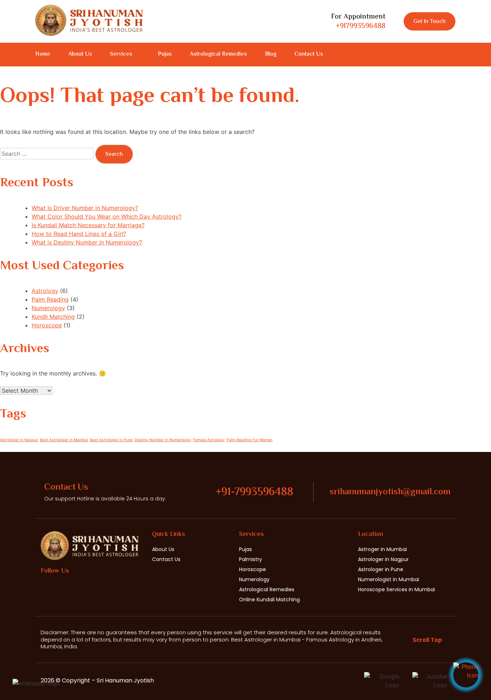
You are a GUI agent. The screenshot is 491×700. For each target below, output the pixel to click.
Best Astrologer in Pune (111, 440)
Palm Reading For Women (249, 440)
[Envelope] (452, 54)
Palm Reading (50, 299)
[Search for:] (47, 153)
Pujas (165, 54)
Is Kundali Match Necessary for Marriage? (88, 225)
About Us (80, 54)
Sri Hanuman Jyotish (125, 680)
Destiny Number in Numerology (162, 440)
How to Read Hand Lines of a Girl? (79, 233)
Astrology (45, 290)
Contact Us (308, 54)
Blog (270, 54)
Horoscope (47, 325)
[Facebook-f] (427, 54)
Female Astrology (209, 440)
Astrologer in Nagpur (19, 440)
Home (42, 54)
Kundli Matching (53, 316)
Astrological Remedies (218, 54)
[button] (125, 54)
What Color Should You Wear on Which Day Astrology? (107, 216)
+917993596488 (360, 26)
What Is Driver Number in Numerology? (85, 207)
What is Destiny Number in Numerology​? (87, 242)
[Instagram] (439, 54)
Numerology (48, 308)
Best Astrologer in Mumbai (64, 440)
